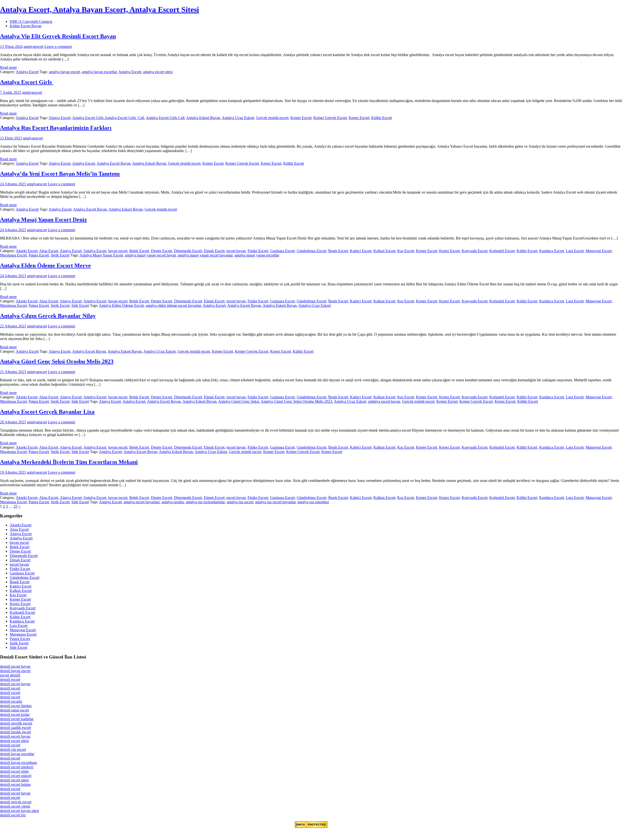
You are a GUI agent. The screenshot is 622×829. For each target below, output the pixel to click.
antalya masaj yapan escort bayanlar (205, 255)
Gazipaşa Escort (282, 251)
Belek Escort (139, 251)
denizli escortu (11, 701)
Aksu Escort (48, 251)
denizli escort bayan (15, 666)
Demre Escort (161, 251)
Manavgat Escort (599, 251)
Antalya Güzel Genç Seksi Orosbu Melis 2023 (56, 361)
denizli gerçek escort (15, 802)
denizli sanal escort (14, 710)
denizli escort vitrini (15, 806)
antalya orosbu (173, 502)
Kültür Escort (381, 118)
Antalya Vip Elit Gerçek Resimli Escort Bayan (58, 36)
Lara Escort (575, 251)
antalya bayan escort (64, 72)
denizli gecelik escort (16, 723)
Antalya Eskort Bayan (203, 118)
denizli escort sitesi (14, 741)
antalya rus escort (240, 502)
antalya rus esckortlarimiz (205, 502)
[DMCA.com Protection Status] (311, 827)
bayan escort (117, 251)
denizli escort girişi (14, 771)
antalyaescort (33, 46)
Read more (8, 67)
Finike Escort (258, 251)
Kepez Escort (359, 118)
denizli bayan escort (15, 671)
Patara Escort (39, 255)
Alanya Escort (59, 118)
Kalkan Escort (384, 251)
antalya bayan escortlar (99, 72)
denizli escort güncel (15, 776)
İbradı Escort (338, 251)
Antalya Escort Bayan (113, 163)
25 (15, 506)
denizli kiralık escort (15, 732)
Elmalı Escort (214, 251)
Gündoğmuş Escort (311, 251)
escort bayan (236, 251)
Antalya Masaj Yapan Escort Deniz (43, 219)
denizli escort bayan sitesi (19, 811)
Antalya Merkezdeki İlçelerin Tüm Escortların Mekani (69, 462)
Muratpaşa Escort (13, 255)
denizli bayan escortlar (17, 754)
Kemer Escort (300, 118)
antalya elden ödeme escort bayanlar (173, 305)
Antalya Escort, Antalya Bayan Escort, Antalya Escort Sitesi (99, 9)
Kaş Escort (405, 251)
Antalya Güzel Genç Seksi (238, 401)
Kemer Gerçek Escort (330, 118)
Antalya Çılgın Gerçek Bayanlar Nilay (48, 316)
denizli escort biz (13, 815)
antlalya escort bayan (384, 401)
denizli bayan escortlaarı (18, 763)
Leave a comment (58, 46)
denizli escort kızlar (15, 714)
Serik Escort (60, 255)
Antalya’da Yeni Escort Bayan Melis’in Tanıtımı (60, 174)
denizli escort (10, 679)
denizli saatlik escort (15, 728)
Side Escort (80, 305)
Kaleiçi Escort (360, 251)
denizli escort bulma (15, 784)
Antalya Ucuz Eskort (238, 118)
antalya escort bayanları (142, 502)
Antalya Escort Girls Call (165, 118)
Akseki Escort (26, 251)
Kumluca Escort (551, 251)
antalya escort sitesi (158, 72)
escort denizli (10, 675)
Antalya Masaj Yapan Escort (101, 255)
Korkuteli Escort (502, 251)
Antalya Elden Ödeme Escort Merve (45, 265)
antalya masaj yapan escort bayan (150, 255)
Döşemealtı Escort (188, 251)
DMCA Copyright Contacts (31, 21)
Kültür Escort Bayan (25, 26)
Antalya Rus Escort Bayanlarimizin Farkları (56, 128)
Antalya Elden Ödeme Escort (121, 305)
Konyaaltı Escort (474, 251)
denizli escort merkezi (16, 767)
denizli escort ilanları (16, 706)
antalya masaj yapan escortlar (256, 255)
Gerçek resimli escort (272, 118)
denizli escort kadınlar (17, 719)
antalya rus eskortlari (313, 502)
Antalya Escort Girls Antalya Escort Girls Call (108, 118)
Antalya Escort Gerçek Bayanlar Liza (47, 412)
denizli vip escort (13, 749)
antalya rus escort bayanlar (275, 502)
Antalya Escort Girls (26, 82)
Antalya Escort (27, 72)
